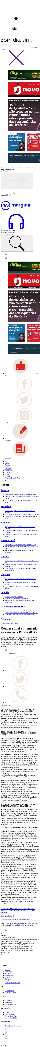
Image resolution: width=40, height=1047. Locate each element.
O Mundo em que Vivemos (14, 597)
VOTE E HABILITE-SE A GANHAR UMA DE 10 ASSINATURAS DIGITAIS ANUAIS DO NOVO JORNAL (18, 910)
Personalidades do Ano (13, 606)
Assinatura (6, 619)
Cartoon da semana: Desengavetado (16, 598)
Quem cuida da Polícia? (8, 937)
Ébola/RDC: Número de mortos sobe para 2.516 (20, 545)
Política (5, 490)
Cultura (5, 556)
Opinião (5, 592)
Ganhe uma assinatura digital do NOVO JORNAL (21, 613)
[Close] (16, 65)
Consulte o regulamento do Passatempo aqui (15, 919)
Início (7, 463)
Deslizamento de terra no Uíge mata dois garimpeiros (22, 514)
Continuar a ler (5, 706)
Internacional (8, 540)
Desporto (5, 574)
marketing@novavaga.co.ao (24, 925)
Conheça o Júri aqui (7, 916)
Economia (6, 522)
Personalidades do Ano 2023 (10, 623)
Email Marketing (6, 1043)
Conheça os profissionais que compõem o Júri (20, 614)
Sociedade (6, 506)
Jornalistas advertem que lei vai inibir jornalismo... (21, 495)
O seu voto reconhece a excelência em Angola (20, 611)
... (5, 480)
